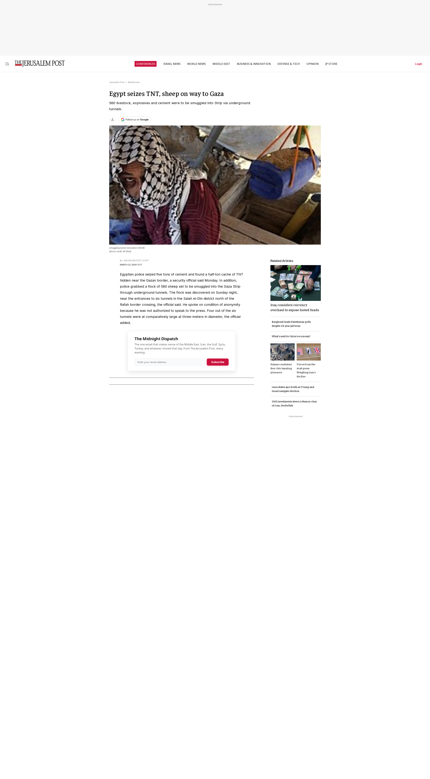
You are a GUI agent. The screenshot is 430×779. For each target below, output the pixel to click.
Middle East (134, 82)
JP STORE (331, 63)
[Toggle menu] (7, 63)
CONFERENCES (145, 63)
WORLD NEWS (196, 63)
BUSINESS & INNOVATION (254, 63)
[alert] (30, 740)
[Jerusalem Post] (37, 63)
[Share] (112, 119)
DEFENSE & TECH (288, 63)
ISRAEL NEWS (172, 63)
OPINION (313, 63)
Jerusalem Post (117, 82)
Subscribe (217, 362)
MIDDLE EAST (221, 63)
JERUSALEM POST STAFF (136, 260)
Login (418, 64)
